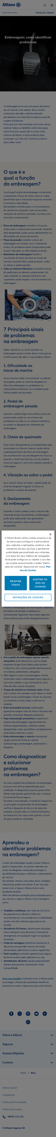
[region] (28, 568)
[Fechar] (50, 534)
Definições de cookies (28, 597)
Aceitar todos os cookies (40, 583)
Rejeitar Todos (15, 583)
